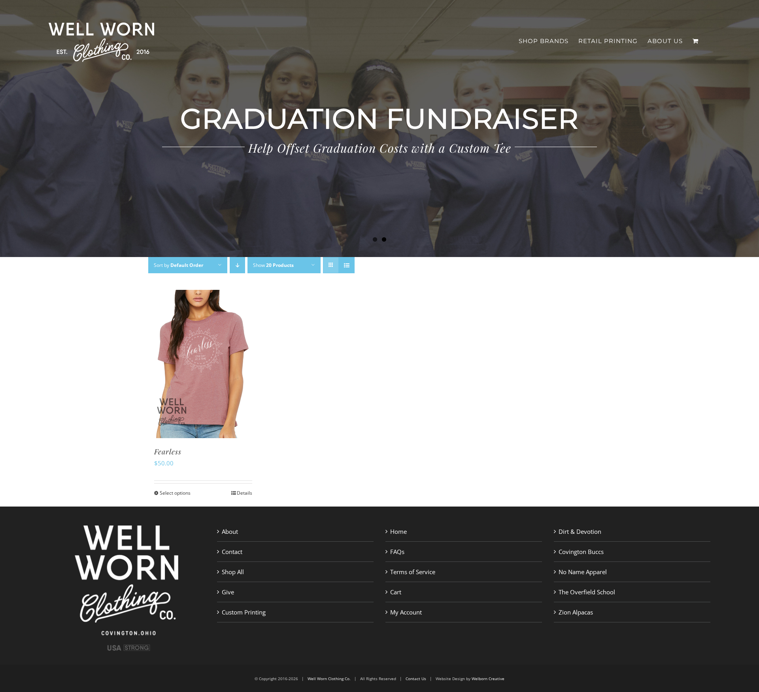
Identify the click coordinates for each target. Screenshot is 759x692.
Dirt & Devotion (580, 531)
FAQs (397, 552)
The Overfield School (587, 592)
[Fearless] (203, 364)
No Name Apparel (583, 572)
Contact (232, 552)
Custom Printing (244, 612)
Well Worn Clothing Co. (329, 678)
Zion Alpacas (576, 612)
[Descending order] (237, 265)
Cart (395, 592)
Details (244, 493)
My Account (406, 612)
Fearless (167, 451)
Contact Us (416, 678)
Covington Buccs (581, 552)
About (230, 531)
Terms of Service (412, 572)
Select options (175, 493)
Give (228, 592)
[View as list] (346, 265)
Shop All (233, 572)
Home (398, 531)
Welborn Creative (488, 678)
